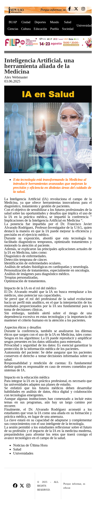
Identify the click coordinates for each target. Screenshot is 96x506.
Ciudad (25, 22)
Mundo (54, 22)
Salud (67, 22)
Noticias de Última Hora (30, 445)
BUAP (13, 22)
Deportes (40, 22)
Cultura (26, 29)
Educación (40, 29)
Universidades (85, 25)
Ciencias (13, 29)
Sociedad (67, 29)
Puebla (54, 29)
